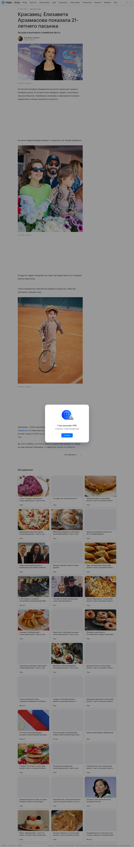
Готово (67, 435)
